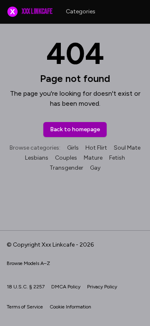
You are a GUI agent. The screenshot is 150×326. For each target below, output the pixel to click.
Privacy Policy (102, 287)
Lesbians (36, 157)
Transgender (66, 167)
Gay (95, 167)
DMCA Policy (65, 287)
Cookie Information (70, 307)
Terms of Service (25, 307)
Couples (66, 157)
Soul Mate (127, 147)
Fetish (117, 157)
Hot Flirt (96, 147)
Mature (93, 157)
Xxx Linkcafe (31, 11)
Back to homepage (75, 129)
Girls (73, 147)
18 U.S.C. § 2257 (26, 287)
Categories (80, 11)
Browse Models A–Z (28, 263)
